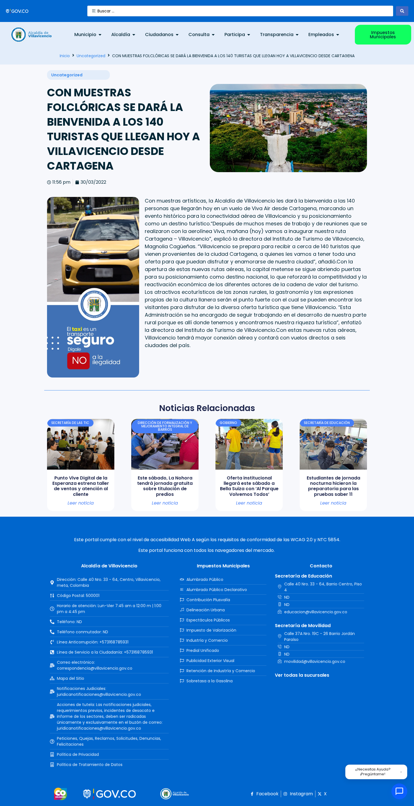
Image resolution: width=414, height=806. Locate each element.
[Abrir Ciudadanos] (177, 34)
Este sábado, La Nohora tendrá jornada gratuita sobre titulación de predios (165, 486)
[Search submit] (402, 11)
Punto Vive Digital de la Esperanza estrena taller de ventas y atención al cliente (80, 486)
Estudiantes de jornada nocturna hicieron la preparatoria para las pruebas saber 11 (333, 486)
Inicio (65, 56)
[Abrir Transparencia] (297, 34)
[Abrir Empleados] (337, 34)
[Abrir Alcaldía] (134, 34)
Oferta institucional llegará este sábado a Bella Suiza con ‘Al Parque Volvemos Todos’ (249, 486)
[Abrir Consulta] (213, 34)
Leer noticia (81, 503)
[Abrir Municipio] (100, 34)
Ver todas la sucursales (302, 675)
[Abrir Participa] (248, 34)
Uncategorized (91, 56)
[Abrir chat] (399, 791)
